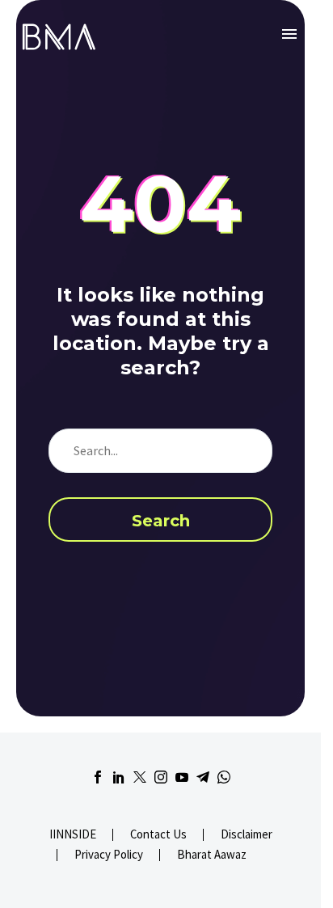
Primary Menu (289, 34)
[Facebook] (97, 777)
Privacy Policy (108, 855)
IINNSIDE (72, 835)
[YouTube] (181, 777)
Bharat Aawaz (212, 855)
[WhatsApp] (223, 777)
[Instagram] (160, 777)
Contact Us (158, 835)
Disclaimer (246, 835)
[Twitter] (139, 777)
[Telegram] (202, 777)
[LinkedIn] (118, 777)
